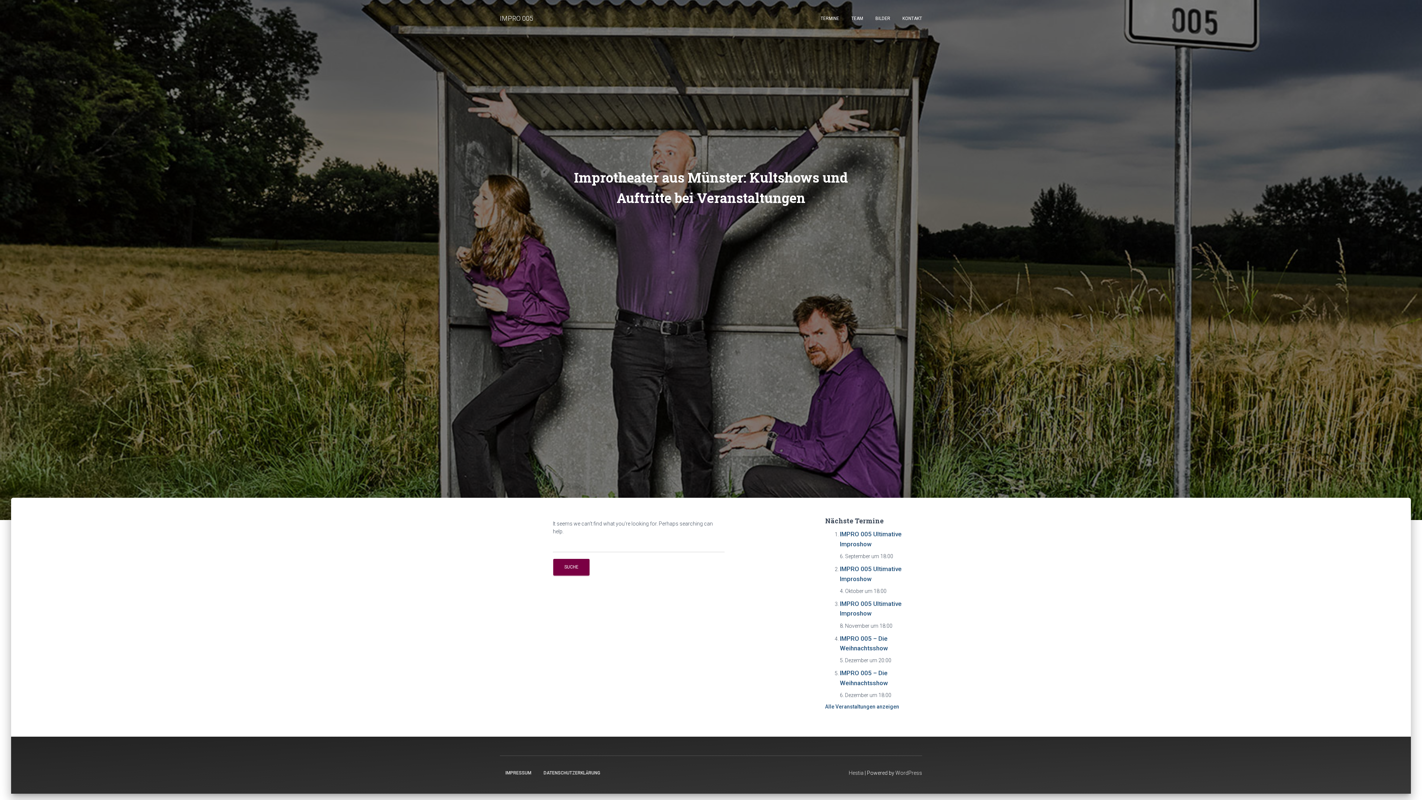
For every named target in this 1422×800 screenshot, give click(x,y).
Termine (830, 18)
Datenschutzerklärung (572, 773)
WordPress (908, 773)
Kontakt (912, 18)
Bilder (882, 18)
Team (857, 18)
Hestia (856, 773)
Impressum (518, 773)
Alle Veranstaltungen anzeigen (862, 707)
